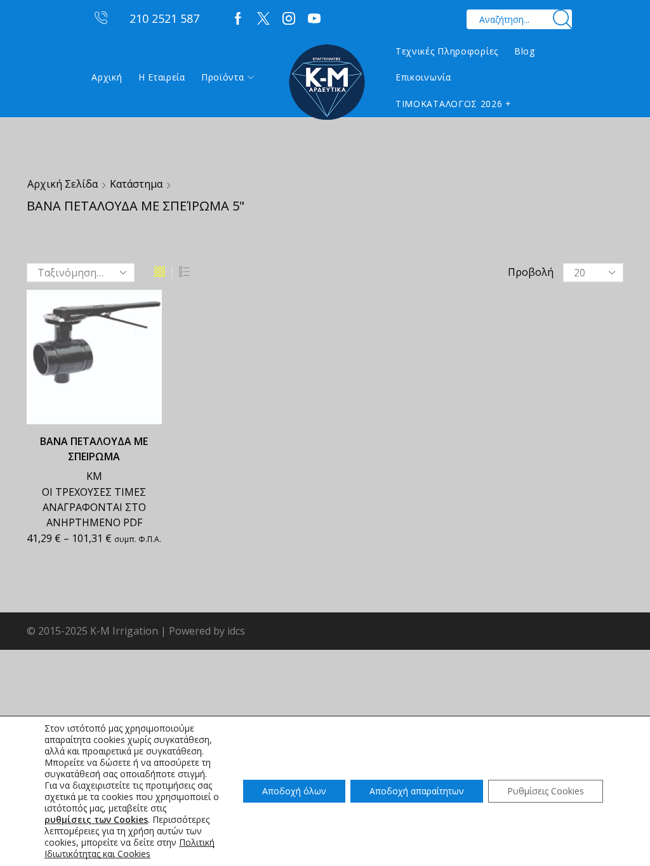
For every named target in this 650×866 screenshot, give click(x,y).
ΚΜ (94, 476)
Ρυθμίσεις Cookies (545, 791)
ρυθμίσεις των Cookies (96, 819)
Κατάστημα (136, 184)
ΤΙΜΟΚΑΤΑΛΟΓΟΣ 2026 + (453, 104)
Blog (524, 51)
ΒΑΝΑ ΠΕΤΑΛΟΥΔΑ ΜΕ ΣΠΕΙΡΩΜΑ (94, 448)
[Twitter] (263, 19)
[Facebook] (238, 19)
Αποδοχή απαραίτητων (416, 791)
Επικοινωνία (423, 77)
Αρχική (106, 77)
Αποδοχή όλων (294, 791)
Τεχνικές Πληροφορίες (446, 51)
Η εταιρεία (161, 77)
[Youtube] (314, 19)
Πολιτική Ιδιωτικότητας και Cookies (129, 848)
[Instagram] (288, 19)
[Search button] (562, 19)
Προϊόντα (222, 77)
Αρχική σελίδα (62, 184)
